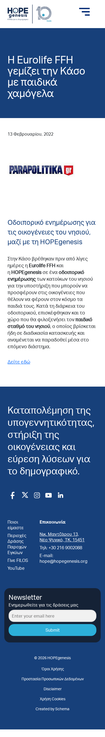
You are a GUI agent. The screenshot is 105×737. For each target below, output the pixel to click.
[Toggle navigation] (84, 11)
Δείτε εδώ (19, 362)
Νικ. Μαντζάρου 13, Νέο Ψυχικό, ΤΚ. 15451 (62, 536)
